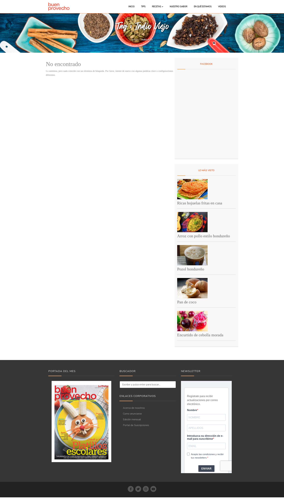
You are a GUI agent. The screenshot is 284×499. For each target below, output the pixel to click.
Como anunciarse (132, 413)
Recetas (157, 6)
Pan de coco (186, 302)
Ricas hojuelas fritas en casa (199, 203)
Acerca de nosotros (134, 408)
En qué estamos (203, 6)
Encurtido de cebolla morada (200, 335)
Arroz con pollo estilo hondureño (203, 236)
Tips (143, 6)
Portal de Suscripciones (136, 425)
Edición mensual (132, 419)
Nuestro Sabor (178, 6)
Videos (222, 6)
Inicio (132, 6)
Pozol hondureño (190, 269)
